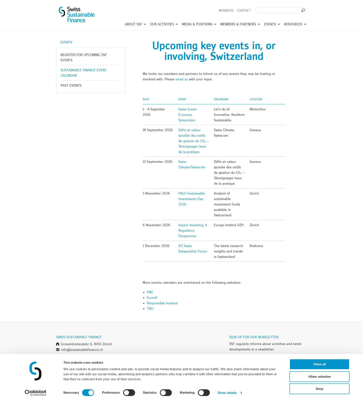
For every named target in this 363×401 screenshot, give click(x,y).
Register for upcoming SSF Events (83, 57)
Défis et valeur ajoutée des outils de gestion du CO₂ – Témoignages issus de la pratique (193, 141)
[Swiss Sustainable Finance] (77, 14)
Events (270, 24)
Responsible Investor (162, 303)
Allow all (319, 364)
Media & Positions (197, 24)
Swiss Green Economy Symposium (187, 114)
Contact (244, 10)
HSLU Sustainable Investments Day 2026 (191, 198)
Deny (319, 389)
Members (226, 10)
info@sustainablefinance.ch (82, 349)
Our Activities (162, 24)
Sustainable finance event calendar (83, 72)
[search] (303, 10)
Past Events (71, 85)
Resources (293, 24)
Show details (227, 392)
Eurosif (152, 297)
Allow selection (319, 376)
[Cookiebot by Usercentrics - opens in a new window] (35, 393)
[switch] (129, 393)
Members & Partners (238, 24)
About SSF (134, 24)
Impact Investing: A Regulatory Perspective (192, 230)
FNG (150, 292)
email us (182, 79)
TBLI (150, 308)
